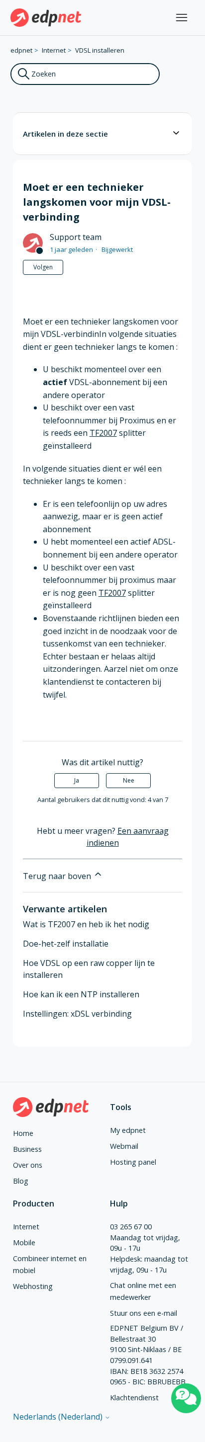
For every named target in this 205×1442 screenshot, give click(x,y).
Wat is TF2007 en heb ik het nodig (86, 924)
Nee (128, 780)
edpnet (21, 50)
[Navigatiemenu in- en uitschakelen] (182, 17)
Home (23, 1133)
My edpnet (128, 1130)
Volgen (43, 267)
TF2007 (103, 432)
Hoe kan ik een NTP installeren (81, 994)
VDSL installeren (99, 50)
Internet (54, 50)
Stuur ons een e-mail (143, 1313)
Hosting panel (133, 1162)
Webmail (124, 1146)
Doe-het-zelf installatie (65, 943)
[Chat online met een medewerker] (186, 1398)
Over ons (27, 1165)
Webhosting (33, 1286)
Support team (76, 237)
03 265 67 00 (131, 1226)
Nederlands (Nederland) (58, 1416)
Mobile (24, 1242)
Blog (20, 1181)
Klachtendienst (134, 1397)
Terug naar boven (58, 876)
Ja (76, 780)
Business (27, 1149)
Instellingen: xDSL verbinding (77, 1013)
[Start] (46, 17)
